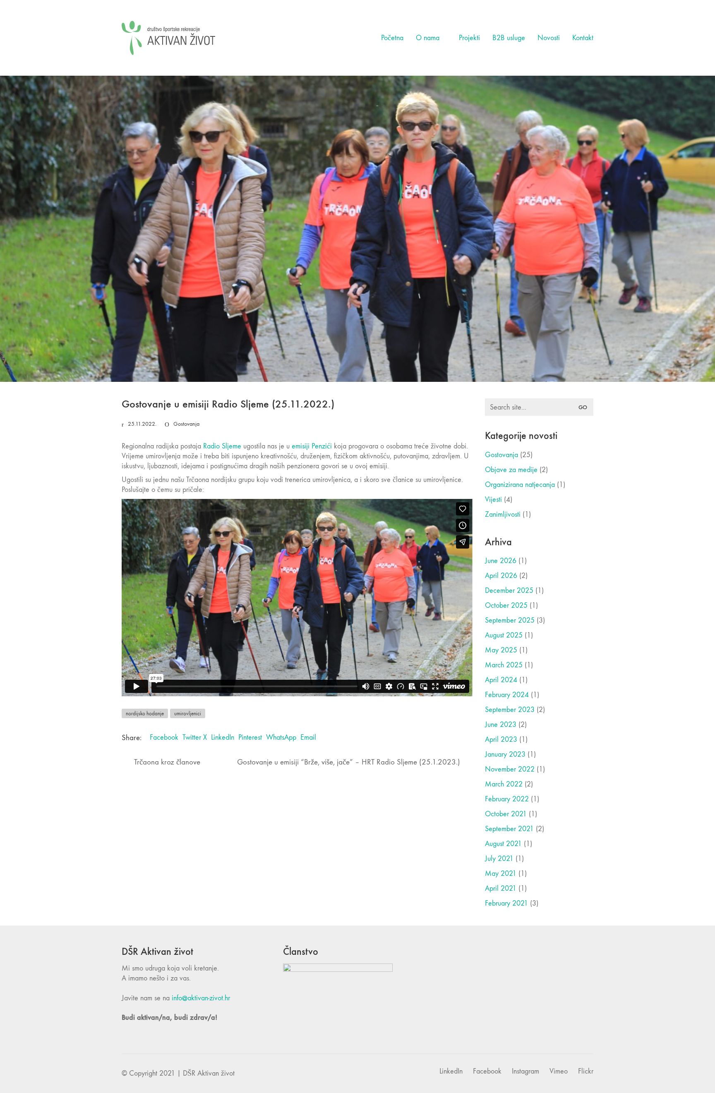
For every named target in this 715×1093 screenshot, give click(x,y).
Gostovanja (186, 423)
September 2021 (509, 829)
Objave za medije (511, 469)
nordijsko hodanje (145, 713)
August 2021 (503, 843)
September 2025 (510, 620)
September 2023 (510, 709)
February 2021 (506, 903)
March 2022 (504, 784)
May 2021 (500, 873)
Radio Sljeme (222, 446)
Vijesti (493, 499)
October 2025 (506, 605)
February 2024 (507, 694)
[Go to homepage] (168, 38)
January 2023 (505, 754)
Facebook (164, 737)
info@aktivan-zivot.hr (201, 998)
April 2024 (501, 680)
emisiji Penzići (312, 446)
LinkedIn (222, 737)
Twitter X (194, 737)
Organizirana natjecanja (520, 484)
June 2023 (500, 724)
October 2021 (506, 814)
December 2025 (509, 590)
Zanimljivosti (503, 514)
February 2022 (507, 799)
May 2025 (501, 650)
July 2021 (499, 858)
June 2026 (500, 560)
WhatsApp (281, 737)
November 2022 (510, 769)
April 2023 (501, 739)
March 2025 (504, 665)
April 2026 (501, 575)
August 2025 (504, 635)
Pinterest (250, 737)
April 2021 (500, 888)
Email (308, 737)
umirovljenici (187, 713)
